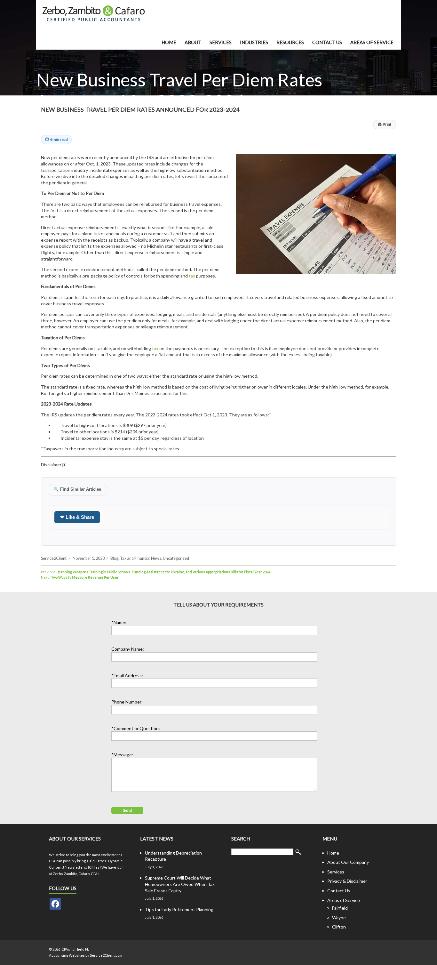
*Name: (118, 622)
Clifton (339, 926)
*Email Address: (127, 675)
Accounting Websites (67, 955)
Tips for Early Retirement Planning (179, 909)
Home (169, 42)
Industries (254, 42)
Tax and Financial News (140, 558)
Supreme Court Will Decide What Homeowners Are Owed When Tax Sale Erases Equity (180, 884)
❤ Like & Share (77, 517)
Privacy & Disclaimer (347, 881)
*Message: (122, 754)
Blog (114, 558)
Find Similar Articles (77, 489)
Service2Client (54, 558)
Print (384, 124)
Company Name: (127, 649)
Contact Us (327, 42)
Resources (290, 42)
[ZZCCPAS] (55, 904)
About (193, 42)
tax (192, 275)
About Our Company (348, 862)
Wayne (339, 917)
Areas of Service (371, 42)
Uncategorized (176, 558)
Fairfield (340, 908)
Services (221, 42)
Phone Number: (127, 701)
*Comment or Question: (135, 728)
